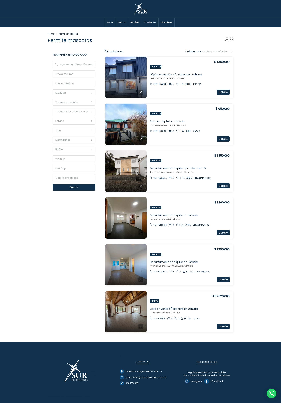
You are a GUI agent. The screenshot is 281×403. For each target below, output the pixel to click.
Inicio (110, 22)
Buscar (74, 187)
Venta (121, 22)
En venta (154, 301)
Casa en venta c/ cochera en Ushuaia (174, 309)
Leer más (93, 373)
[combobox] (217, 51)
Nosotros (166, 22)
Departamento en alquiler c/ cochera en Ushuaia (181, 168)
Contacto (150, 22)
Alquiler (134, 22)
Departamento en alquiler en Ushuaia (174, 215)
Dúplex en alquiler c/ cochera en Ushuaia (176, 74)
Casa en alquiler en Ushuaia (167, 121)
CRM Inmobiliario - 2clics (77, 396)
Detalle (223, 92)
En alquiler (156, 67)
